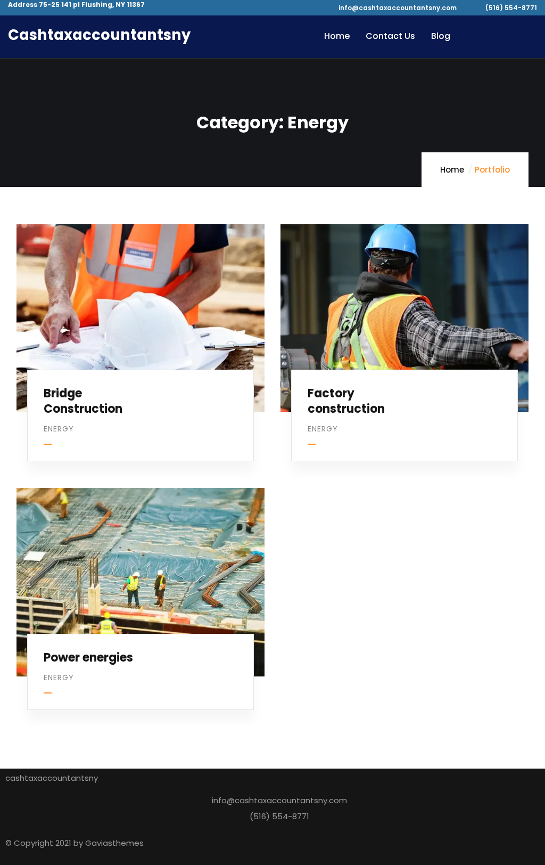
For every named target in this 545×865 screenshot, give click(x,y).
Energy (59, 428)
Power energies (88, 657)
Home (452, 169)
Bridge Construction (83, 401)
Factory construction (346, 401)
